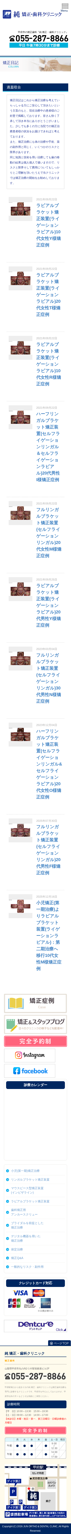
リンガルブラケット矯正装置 (30, 1179)
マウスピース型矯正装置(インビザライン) (27, 1190)
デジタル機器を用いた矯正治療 (26, 1238)
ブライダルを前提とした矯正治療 (27, 1225)
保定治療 (17, 1249)
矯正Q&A (17, 1258)
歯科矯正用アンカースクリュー (24, 1212)
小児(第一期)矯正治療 (25, 1170)
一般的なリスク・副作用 (27, 1266)
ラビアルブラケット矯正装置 (30, 1201)
